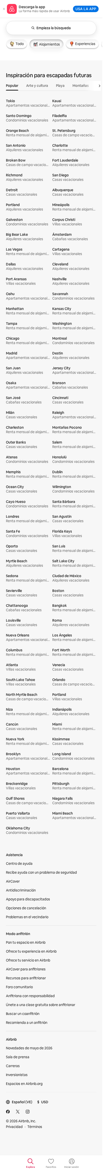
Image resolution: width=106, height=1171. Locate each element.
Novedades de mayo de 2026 (29, 1048)
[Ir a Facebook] (8, 1112)
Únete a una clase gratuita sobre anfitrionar (40, 1005)
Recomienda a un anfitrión (26, 1022)
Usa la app (85, 9)
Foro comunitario (19, 987)
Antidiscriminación (21, 890)
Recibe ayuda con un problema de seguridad (41, 872)
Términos (34, 1126)
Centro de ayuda (19, 863)
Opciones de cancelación (26, 908)
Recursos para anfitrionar (26, 978)
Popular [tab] (12, 85)
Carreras (13, 1066)
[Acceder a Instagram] (28, 1112)
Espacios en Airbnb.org (24, 1083)
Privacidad (14, 1126)
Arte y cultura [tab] (37, 85)
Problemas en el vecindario (27, 917)
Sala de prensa (17, 1057)
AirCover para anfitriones (26, 969)
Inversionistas (17, 1075)
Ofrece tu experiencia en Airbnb (31, 951)
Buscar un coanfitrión (22, 1013)
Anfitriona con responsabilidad (30, 996)
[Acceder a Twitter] (18, 1112)
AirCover (13, 881)
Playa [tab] (60, 85)
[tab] (16, 44)
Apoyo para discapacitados (28, 899)
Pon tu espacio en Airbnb (26, 942)
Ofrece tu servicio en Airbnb (28, 960)
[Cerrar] (4, 9)
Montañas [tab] (80, 85)
